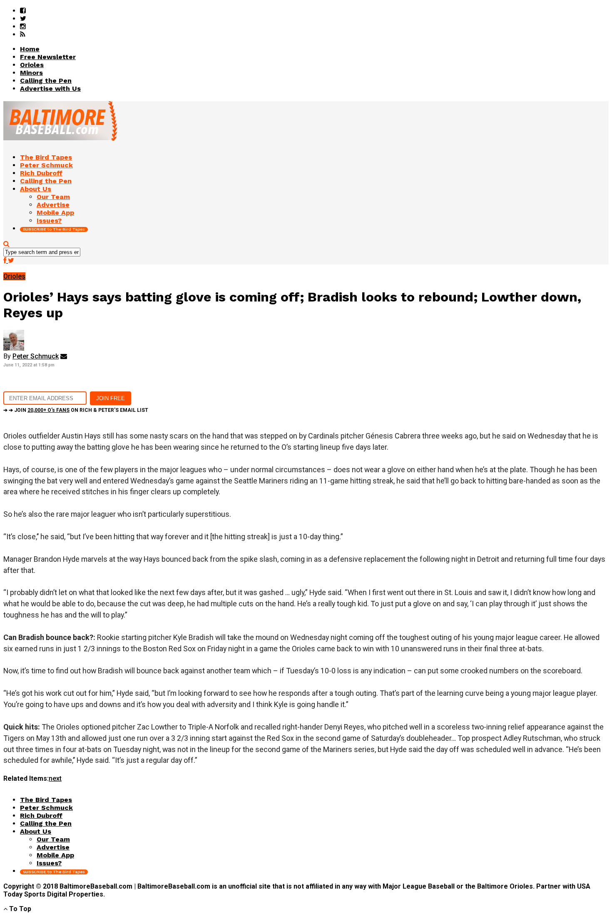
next (55, 778)
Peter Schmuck (35, 356)
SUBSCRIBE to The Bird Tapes (54, 229)
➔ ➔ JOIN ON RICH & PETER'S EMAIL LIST (75, 410)
